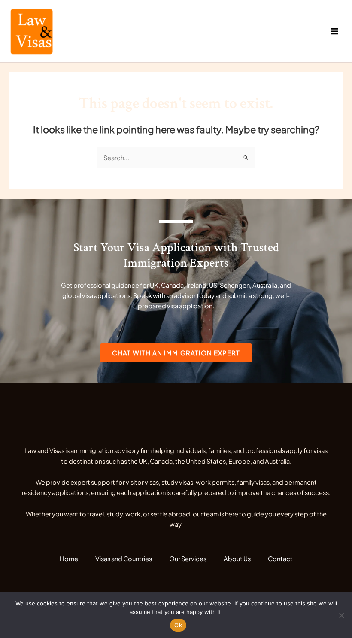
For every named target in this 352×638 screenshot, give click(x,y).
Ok (178, 625)
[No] (341, 615)
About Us (237, 558)
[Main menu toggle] (334, 31)
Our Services (187, 558)
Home (69, 558)
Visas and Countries (123, 558)
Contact (280, 558)
